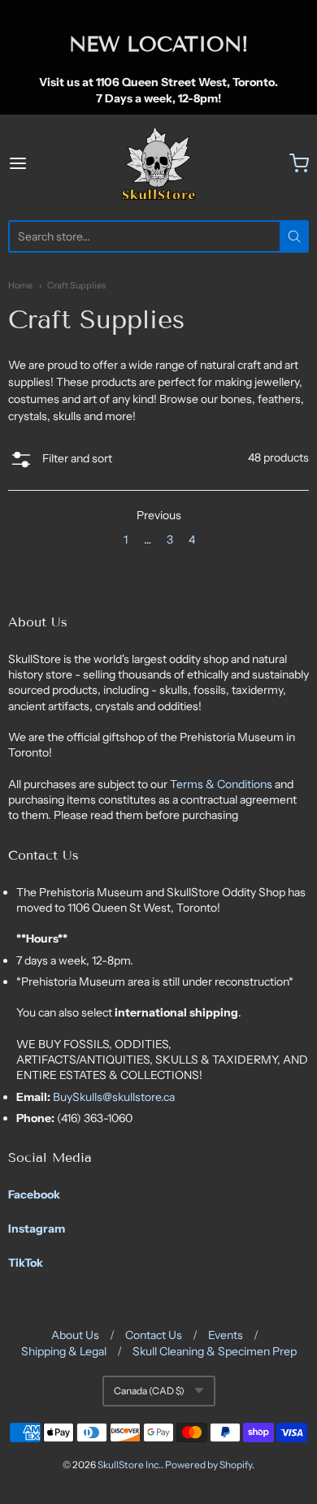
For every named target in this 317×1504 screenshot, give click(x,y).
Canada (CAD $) (149, 1391)
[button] (60, 461)
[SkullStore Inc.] (158, 163)
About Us (75, 1335)
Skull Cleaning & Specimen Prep (214, 1351)
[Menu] (38, 163)
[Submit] (294, 236)
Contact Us (153, 1335)
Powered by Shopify (208, 1464)
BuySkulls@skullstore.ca (114, 1097)
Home (20, 285)
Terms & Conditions (222, 784)
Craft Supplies (76, 285)
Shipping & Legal (63, 1351)
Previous (159, 515)
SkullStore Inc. (129, 1464)
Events (225, 1335)
